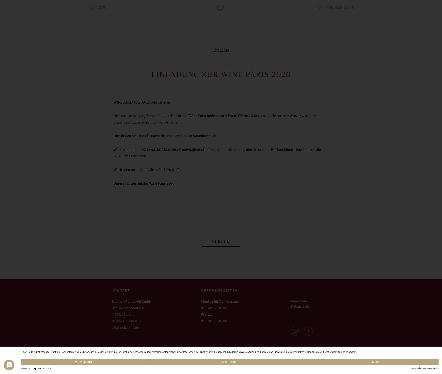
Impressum (414, 368)
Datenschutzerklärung (429, 368)
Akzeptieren (229, 361)
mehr (376, 361)
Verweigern (83, 361)
